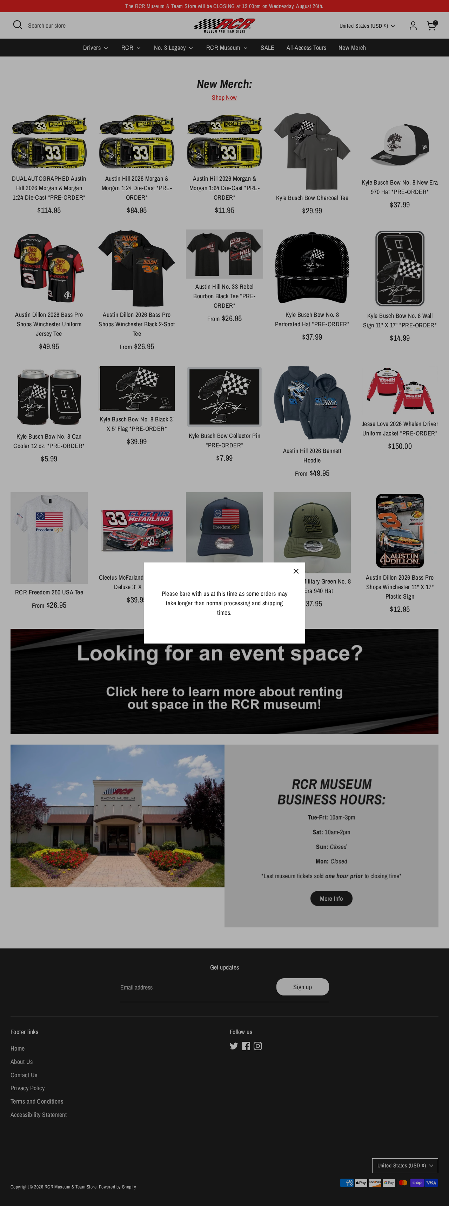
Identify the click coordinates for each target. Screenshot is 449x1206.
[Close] (296, 571)
